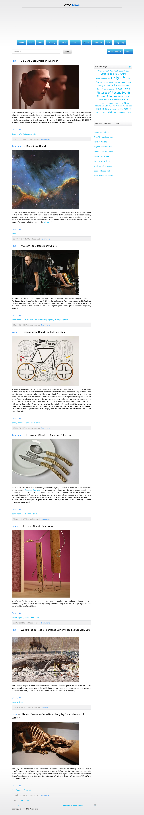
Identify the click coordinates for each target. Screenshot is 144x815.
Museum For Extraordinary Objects (39, 246)
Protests (121, 96)
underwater (122, 112)
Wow (14, 332)
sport (109, 112)
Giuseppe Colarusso (32, 490)
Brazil (116, 71)
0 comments (45, 139)
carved (28, 790)
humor (26, 618)
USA (126, 103)
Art (13, 790)
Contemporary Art (29, 134)
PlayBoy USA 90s (100, 142)
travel (115, 112)
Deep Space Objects (36, 146)
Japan (128, 86)
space (14, 234)
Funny (15, 526)
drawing (113, 109)
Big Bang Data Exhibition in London (39, 61)
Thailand (117, 103)
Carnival (122, 71)
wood (22, 790)
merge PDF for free (101, 156)
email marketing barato (103, 166)
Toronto (26, 423)
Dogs (129, 78)
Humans (107, 86)
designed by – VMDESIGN (73, 805)
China (123, 73)
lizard (21, 702)
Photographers (122, 88)
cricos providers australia (103, 176)
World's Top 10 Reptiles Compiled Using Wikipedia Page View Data (55, 630)
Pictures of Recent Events (113, 92)
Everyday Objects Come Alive (38, 526)
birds (107, 109)
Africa (100, 71)
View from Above (108, 106)
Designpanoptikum (61, 320)
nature (127, 108)
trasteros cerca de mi (102, 161)
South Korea (102, 103)
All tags (128, 66)
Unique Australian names (103, 151)
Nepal (98, 89)
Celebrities (106, 73)
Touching (17, 146)
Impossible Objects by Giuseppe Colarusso (48, 435)
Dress (99, 82)
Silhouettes (102, 100)
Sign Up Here (116, 51)
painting (99, 112)
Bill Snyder (48, 222)
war (129, 112)
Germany (99, 86)
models (120, 109)
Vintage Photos (122, 106)
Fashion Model (108, 82)
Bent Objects (35, 618)
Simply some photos (118, 99)
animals (15, 702)
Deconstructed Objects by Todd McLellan (43, 332)
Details (15, 129)
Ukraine (98, 106)
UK (20, 134)
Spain (110, 103)
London (14, 134)
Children (116, 74)
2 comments (45, 325)
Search (67, 51)
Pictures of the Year (107, 96)
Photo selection (108, 89)
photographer (17, 423)
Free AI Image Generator (103, 137)
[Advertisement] (72, 23)
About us (15, 805)
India (114, 85)
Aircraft (106, 71)
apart (33, 423)
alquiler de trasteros (101, 132)
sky (104, 112)
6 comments (45, 623)
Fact (14, 61)
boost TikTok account (102, 171)
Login (128, 51)
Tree (17, 790)
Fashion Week (120, 82)
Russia (128, 96)
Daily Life (118, 78)
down (38, 423)
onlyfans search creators (103, 147)
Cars (127, 71)
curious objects (17, 618)
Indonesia (121, 86)
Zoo (130, 106)
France (128, 82)
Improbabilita (32, 514)
